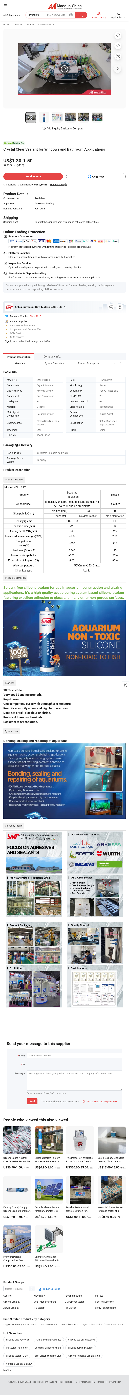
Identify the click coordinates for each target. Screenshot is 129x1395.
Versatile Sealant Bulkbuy (19, 1363)
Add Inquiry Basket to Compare (65, 128)
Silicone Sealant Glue (17, 1355)
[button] (114, 363)
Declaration (99, 1381)
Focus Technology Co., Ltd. (42, 1381)
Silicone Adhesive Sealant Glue (84, 1355)
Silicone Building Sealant (80, 1347)
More (6, 1370)
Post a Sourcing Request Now (100, 1101)
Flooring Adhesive (104, 1301)
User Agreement (83, 1381)
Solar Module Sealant (45, 1301)
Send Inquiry (33, 176)
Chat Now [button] (98, 176)
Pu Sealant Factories (17, 1347)
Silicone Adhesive (46, 24)
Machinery (39, 1295)
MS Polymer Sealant (74, 1301)
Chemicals (17, 24)
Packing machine (73, 1295)
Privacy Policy (114, 1381)
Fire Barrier (70, 1307)
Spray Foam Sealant (105, 1307)
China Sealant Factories (48, 1339)
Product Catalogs (50, 1288)
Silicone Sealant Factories (81, 1339)
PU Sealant (39, 1307)
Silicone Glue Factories (17, 1339)
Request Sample (58, 184)
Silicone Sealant (11, 1301)
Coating (7, 1295)
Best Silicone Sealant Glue (48, 1355)
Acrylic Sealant (11, 1307)
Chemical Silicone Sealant (48, 1347)
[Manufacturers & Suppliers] (64, 6)
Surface (99, 1295)
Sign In (8, 341)
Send (32, 1101)
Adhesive (30, 24)
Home (6, 24)
